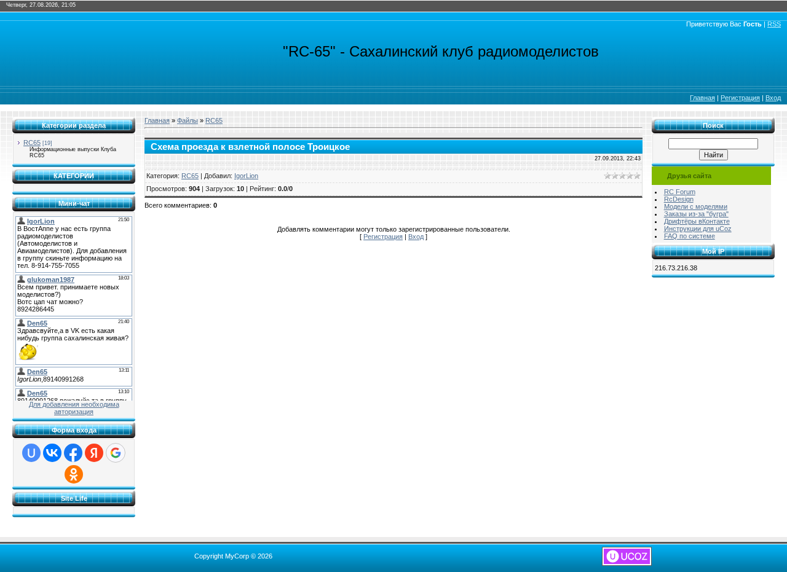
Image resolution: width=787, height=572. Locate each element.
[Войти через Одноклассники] (74, 474)
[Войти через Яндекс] (94, 453)
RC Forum (679, 191)
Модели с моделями (695, 206)
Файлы (187, 120)
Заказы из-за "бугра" (696, 213)
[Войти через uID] (31, 453)
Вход (773, 97)
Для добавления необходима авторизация (74, 408)
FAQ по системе (689, 236)
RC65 (32, 142)
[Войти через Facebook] (73, 453)
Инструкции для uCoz (698, 228)
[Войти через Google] (115, 453)
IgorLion (246, 175)
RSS (774, 24)
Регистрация (740, 97)
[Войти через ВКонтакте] (52, 453)
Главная (702, 97)
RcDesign (679, 199)
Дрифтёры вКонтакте (697, 221)
